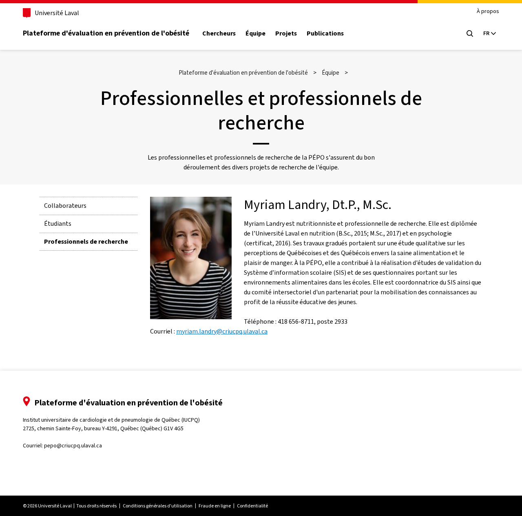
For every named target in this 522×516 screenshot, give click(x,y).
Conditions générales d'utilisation (157, 506)
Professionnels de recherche (86, 241)
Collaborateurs (65, 205)
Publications (325, 33)
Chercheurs (219, 33)
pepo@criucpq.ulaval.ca (73, 445)
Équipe (255, 33)
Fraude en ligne (215, 506)
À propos (488, 11)
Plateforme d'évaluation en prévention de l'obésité (106, 33)
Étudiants (57, 223)
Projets (286, 33)
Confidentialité (252, 506)
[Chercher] (470, 33)
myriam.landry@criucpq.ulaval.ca (222, 331)
